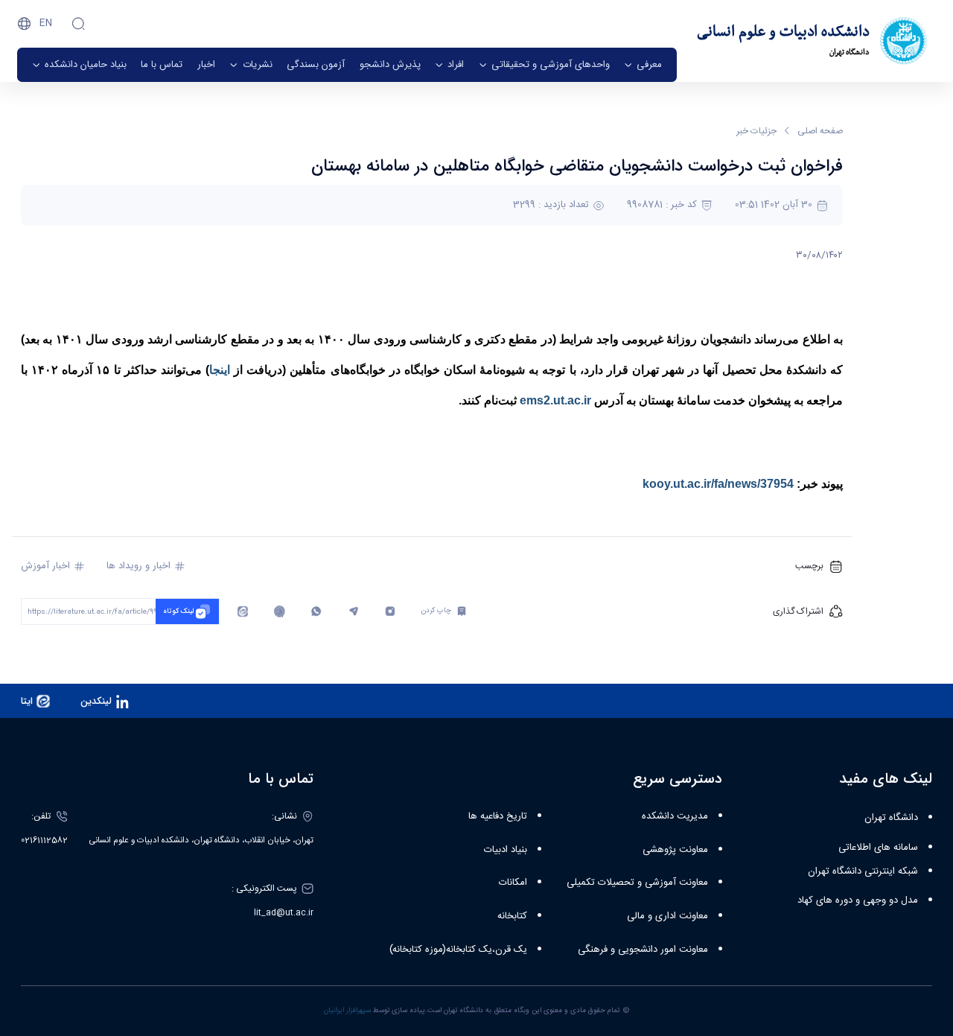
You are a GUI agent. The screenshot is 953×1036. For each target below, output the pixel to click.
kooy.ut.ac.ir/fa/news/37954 (718, 483)
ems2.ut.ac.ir (555, 400)
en (45, 23)
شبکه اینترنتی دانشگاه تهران (863, 871)
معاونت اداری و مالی (667, 916)
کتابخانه (512, 916)
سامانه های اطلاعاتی (878, 847)
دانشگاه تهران (891, 818)
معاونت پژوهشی (675, 850)
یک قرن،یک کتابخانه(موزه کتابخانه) (458, 949)
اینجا (221, 369)
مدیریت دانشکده (675, 816)
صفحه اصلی (820, 131)
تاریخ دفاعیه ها (497, 816)
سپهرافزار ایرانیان (347, 1011)
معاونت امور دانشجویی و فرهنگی (643, 949)
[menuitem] (643, 65)
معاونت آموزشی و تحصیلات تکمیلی (637, 882)
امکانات (513, 882)
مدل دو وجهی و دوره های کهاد (857, 900)
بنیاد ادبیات (505, 850)
